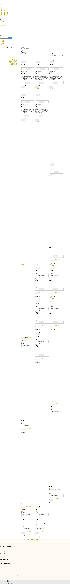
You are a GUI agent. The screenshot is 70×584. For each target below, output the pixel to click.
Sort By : (52, 53)
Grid (24, 52)
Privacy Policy (3, 549)
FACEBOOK (68, 576)
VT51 (36, 272)
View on (22, 52)
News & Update (3, 555)
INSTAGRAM (63, 576)
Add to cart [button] (27, 82)
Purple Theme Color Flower (13, 60)
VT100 (22, 66)
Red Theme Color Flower (12, 61)
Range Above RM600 (4, 17)
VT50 (22, 342)
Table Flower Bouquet (12, 62)
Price (1, 11)
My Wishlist (2, 41)
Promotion (2, 6)
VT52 (51, 272)
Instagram (2, 560)
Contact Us (2, 44)
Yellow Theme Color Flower (13, 63)
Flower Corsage (10, 51)
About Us (2, 554)
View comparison (10, 583)
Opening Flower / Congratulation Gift (13, 64)
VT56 (36, 338)
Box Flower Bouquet (12, 53)
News (1, 8)
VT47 (21, 108)
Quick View (23, 59)
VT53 (36, 305)
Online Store (2, 547)
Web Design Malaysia (14, 575)
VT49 (51, 169)
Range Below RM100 (4, 12)
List (26, 52)
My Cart (2, 42)
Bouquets (9, 49)
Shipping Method (3, 550)
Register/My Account (4, 40)
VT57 (51, 408)
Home (2, 5)
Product (2, 7)
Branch (2, 9)
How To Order (3, 10)
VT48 (36, 108)
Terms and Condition (4, 551)
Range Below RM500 (4, 16)
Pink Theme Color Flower (12, 59)
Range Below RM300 (4, 14)
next (44, 536)
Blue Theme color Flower (12, 52)
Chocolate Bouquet (11, 54)
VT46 (51, 66)
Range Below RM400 (4, 15)
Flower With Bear (11, 56)
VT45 (36, 66)
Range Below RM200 (4, 13)
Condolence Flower (11, 50)
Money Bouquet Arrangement (13, 58)
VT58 (22, 511)
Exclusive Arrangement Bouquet (13, 55)
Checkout (2, 43)
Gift (9, 57)
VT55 (51, 305)
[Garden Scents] (2, 18)
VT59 (36, 511)
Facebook (2, 561)
